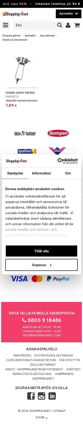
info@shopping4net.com (41, 336)
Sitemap (59, 411)
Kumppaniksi (64, 374)
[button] (77, 25)
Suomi (40, 418)
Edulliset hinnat (43, 365)
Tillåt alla (41, 251)
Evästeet (74, 369)
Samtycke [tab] (15, 173)
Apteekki (30, 36)
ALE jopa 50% (15, 4)
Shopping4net (11, 36)
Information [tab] (41, 173)
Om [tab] (68, 173)
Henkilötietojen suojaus (32, 374)
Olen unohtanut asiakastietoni (31, 360)
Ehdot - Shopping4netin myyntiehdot (34, 369)
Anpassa (39, 265)
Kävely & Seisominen (14, 40)
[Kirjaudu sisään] (68, 25)
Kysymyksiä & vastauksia (53, 356)
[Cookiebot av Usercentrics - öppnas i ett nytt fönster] (58, 161)
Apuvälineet (47, 36)
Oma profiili (22, 356)
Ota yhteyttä (69, 360)
